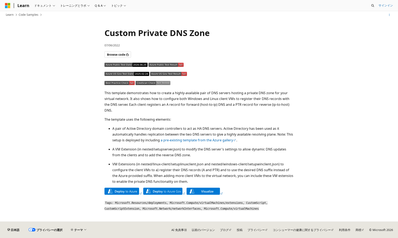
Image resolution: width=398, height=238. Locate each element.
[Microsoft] (7, 5)
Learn (10, 15)
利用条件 (345, 230)
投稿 (240, 230)
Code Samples (28, 15)
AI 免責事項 (179, 230)
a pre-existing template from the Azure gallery (197, 140)
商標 (358, 230)
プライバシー (256, 230)
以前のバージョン (203, 230)
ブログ (224, 230)
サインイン (386, 5)
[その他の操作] (389, 15)
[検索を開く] (373, 5)
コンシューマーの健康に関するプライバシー (302, 230)
